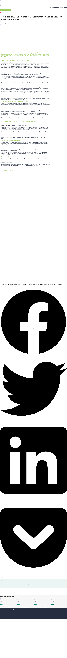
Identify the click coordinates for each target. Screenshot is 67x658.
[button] (0, 5)
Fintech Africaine (3, 284)
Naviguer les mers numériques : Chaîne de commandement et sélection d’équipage (41, 606)
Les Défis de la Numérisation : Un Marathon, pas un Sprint (7, 606)
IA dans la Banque (10, 284)
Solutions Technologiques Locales (6, 285)
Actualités (2, 14)
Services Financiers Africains (59, 284)
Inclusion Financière (17, 284)
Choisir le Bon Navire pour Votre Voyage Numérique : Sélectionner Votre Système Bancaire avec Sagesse (58, 606)
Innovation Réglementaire (40, 284)
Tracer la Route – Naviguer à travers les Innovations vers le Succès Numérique (24, 606)
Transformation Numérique (25, 285)
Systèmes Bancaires (16, 285)
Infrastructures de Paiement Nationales (28, 284)
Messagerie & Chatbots (49, 284)
